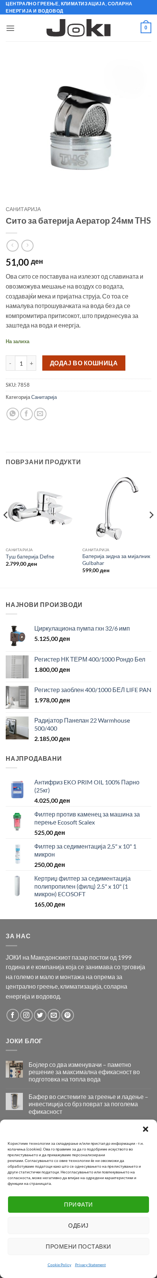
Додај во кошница (84, 363)
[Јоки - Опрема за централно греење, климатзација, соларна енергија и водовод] (78, 28)
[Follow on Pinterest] (67, 1015)
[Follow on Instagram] (26, 1015)
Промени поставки (78, 1246)
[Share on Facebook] (26, 414)
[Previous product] (27, 246)
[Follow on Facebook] (12, 1015)
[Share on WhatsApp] (12, 414)
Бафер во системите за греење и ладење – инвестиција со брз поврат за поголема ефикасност (88, 1104)
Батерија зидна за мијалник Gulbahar (116, 559)
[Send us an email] (54, 1015)
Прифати (78, 1204)
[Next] (150, 530)
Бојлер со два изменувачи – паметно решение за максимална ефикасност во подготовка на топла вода (84, 1072)
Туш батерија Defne (30, 556)
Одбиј (78, 1225)
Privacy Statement (90, 1264)
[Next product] (12, 246)
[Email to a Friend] (40, 414)
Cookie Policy (59, 1264)
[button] (145, 1129)
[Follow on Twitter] (40, 1015)
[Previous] (6, 530)
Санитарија (23, 209)
